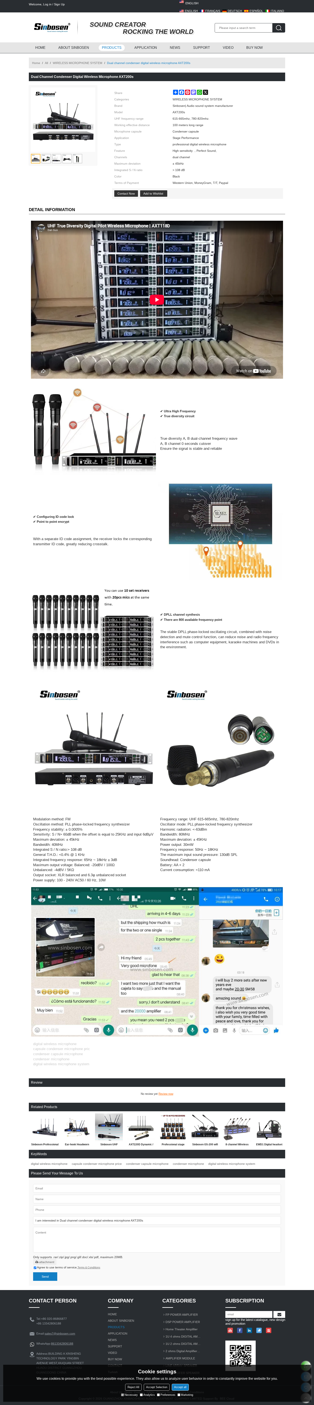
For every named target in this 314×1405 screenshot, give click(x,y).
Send (45, 1276)
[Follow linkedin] (249, 1330)
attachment (46, 1262)
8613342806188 (62, 1343)
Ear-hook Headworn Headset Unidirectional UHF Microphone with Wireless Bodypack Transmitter (77, 1145)
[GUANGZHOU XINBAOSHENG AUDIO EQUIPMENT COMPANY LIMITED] (51, 27)
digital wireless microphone (49, 1163)
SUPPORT (201, 47)
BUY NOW (254, 47)
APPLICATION (145, 47)
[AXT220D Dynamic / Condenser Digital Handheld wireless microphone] (141, 1127)
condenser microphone (188, 1163)
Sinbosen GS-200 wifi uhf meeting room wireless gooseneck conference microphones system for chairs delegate (205, 1145)
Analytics (149, 1394)
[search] (278, 28)
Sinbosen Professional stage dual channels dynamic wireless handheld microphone (45, 1145)
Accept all (180, 1387)
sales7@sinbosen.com (60, 1333)
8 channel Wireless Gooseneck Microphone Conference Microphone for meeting (237, 1145)
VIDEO (228, 47)
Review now (165, 1093)
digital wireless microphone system (231, 1163)
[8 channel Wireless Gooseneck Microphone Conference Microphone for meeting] (237, 1127)
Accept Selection (156, 1387)
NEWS (175, 47)
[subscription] (279, 1314)
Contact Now (126, 193)
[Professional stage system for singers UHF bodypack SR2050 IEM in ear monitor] (173, 1127)
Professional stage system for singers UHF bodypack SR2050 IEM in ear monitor (173, 1145)
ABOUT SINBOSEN (73, 47)
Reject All (133, 1387)
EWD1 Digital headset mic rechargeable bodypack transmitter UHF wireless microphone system (269, 1145)
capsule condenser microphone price (97, 1163)
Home (36, 63)
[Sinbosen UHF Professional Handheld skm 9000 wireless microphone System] (109, 1127)
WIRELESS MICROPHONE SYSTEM (77, 63)
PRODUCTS (112, 47)
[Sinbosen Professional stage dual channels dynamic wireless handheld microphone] (45, 1127)
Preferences (167, 1394)
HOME (40, 47)
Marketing (187, 1394)
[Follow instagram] (268, 1330)
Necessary (131, 1394)
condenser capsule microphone (147, 1163)
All (46, 63)
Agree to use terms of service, (68, 1267)
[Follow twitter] (259, 1330)
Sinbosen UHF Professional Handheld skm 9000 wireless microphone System (109, 1145)
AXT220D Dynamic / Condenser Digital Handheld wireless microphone (141, 1145)
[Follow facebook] (239, 1330)
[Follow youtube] (230, 1330)
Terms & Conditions (89, 1267)
